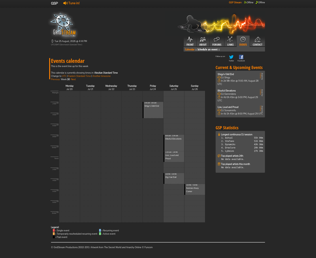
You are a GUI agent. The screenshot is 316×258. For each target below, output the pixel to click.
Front (190, 44)
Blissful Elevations (173, 138)
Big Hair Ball (170, 177)
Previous (55, 79)
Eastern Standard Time (79, 76)
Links (230, 44)
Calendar (190, 49)
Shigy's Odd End (151, 105)
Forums (216, 44)
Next (73, 79)
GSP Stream (235, 2)
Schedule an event (208, 49)
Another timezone (102, 76)
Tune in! (74, 3)
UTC (64, 76)
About (202, 44)
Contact (257, 44)
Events (243, 44)
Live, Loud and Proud (228, 107)
